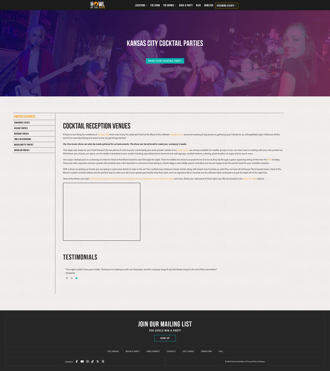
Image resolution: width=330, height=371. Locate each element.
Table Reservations (22, 139)
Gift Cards (188, 351)
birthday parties (97, 178)
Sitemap (261, 361)
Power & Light (250, 178)
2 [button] (75, 281)
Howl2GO (208, 5)
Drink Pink (206, 351)
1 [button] (70, 281)
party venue (183, 150)
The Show (155, 5)
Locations (140, 5)
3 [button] (80, 281)
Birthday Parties (21, 133)
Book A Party (132, 351)
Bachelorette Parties (23, 144)
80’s (269, 159)
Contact (171, 351)
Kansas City (103, 134)
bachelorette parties (131, 178)
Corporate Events (22, 122)
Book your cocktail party (165, 60)
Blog (198, 5)
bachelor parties (113, 178)
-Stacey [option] (144, 271)
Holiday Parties (21, 128)
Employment (153, 351)
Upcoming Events (226, 5)
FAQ (221, 351)
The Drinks (169, 5)
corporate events (165, 178)
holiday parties (149, 178)
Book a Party (186, 5)
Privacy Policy (251, 361)
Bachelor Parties (22, 150)
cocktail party (176, 134)
